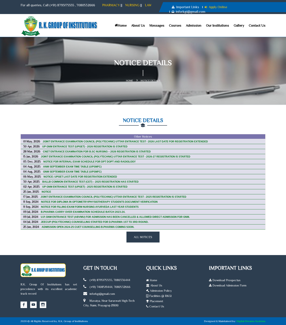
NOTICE (46, 191)
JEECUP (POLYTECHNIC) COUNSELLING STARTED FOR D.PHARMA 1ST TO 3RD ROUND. (94, 222)
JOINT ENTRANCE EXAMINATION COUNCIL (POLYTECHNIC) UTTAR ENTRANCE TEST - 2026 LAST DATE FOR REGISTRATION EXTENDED (125, 141)
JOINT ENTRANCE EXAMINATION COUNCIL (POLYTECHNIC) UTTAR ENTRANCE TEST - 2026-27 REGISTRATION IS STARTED (115, 156)
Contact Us (257, 25)
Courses (175, 25)
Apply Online (218, 7)
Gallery (239, 25)
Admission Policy (160, 290)
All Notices (143, 237)
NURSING (132, 5)
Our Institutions (217, 25)
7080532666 (85, 5)
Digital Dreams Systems (250, 321)
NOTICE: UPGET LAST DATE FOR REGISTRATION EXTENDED (80, 176)
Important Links (187, 7)
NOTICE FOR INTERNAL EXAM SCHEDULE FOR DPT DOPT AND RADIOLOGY (89, 161)
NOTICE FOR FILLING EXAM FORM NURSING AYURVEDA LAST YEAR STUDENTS (90, 206)
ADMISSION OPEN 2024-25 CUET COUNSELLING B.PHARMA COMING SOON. (88, 227)
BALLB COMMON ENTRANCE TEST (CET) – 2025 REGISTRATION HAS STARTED (90, 181)
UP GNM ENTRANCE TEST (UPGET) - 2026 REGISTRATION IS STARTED (85, 146)
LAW (148, 5)
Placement (156, 301)
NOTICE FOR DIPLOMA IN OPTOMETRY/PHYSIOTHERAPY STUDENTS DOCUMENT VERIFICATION (99, 201)
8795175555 (65, 5)
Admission (193, 25)
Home (122, 25)
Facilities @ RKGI (160, 296)
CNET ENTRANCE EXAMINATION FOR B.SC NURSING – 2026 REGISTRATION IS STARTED (97, 151)
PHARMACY (111, 5)
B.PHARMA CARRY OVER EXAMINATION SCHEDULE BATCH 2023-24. (83, 211)
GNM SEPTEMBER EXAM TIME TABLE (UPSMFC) (72, 171)
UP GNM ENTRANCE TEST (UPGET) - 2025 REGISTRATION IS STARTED (85, 186)
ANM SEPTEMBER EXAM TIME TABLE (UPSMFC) (72, 166)
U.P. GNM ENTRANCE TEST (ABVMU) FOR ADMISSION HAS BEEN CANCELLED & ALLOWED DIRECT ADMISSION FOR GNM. (115, 216)
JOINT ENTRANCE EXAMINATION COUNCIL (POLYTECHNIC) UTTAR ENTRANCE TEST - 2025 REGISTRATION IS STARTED (113, 196)
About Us (138, 25)
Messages (156, 25)
